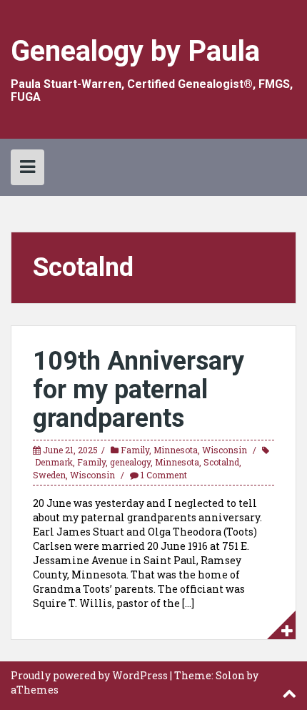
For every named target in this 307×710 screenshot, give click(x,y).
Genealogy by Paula (135, 51)
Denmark (54, 462)
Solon (230, 675)
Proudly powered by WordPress (89, 675)
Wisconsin (224, 449)
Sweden (49, 474)
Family (135, 449)
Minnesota (176, 449)
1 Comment (164, 474)
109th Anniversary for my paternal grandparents (138, 389)
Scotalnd (221, 462)
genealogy (130, 462)
